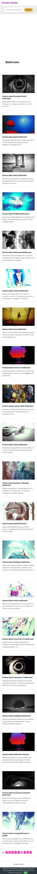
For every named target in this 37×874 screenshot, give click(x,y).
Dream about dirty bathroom (14, 175)
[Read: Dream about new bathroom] (18, 316)
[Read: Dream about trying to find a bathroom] (18, 84)
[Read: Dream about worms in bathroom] (18, 355)
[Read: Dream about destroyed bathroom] (18, 240)
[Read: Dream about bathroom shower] (18, 742)
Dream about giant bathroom (14, 137)
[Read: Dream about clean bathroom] (18, 432)
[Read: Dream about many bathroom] (18, 588)
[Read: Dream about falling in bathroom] (18, 549)
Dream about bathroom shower (15, 754)
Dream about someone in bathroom (17, 677)
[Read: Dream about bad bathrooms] (18, 511)
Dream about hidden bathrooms (16, 214)
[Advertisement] (18, 33)
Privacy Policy (18, 864)
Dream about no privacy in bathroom (18, 639)
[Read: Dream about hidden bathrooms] (18, 201)
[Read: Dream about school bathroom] (18, 278)
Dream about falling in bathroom (16, 562)
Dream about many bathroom (15, 601)
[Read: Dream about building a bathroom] (18, 703)
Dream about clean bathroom (14, 445)
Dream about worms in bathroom (16, 368)
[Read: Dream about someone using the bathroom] (18, 780)
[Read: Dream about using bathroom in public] (18, 821)
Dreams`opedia (10, 3)
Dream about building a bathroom (16, 716)
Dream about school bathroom (15, 291)
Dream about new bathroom (14, 329)
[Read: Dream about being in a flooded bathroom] (18, 470)
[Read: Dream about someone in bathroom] (18, 665)
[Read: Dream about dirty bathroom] (18, 163)
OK (25, 872)
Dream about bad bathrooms (14, 524)
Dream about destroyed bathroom (16, 252)
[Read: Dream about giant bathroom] (18, 124)
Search (28, 10)
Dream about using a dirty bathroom (17, 406)
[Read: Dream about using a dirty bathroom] (18, 393)
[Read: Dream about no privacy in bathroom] (18, 626)
